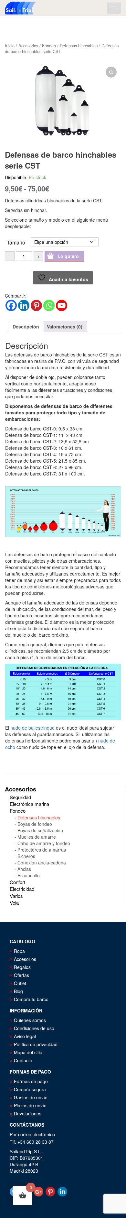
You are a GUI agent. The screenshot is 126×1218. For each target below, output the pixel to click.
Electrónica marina (29, 803)
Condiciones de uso (34, 1028)
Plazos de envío (30, 1105)
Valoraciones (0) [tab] (64, 326)
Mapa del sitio (28, 1052)
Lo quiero (68, 256)
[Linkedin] (23, 305)
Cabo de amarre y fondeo (43, 843)
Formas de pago (31, 1081)
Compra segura (30, 1089)
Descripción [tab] (26, 326)
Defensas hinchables (79, 45)
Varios (16, 895)
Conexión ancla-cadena (41, 862)
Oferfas (21, 975)
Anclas (24, 869)
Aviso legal (25, 1036)
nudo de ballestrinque (32, 727)
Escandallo (28, 875)
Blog (18, 991)
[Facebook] (11, 305)
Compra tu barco (31, 999)
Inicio (10, 45)
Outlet (20, 983)
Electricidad (22, 888)
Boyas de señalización (40, 830)
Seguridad (20, 797)
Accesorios (28, 45)
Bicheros (26, 856)
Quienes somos (30, 1020)
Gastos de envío (30, 1097)
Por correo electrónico (32, 1134)
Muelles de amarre (36, 837)
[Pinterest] (36, 305)
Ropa (19, 951)
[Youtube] (61, 305)
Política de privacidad (36, 1044)
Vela (14, 902)
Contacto (23, 1060)
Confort (17, 882)
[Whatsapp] (49, 305)
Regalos (22, 967)
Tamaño (16, 242)
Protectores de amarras (41, 849)
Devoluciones (27, 1113)
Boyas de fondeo (34, 824)
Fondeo (49, 45)
